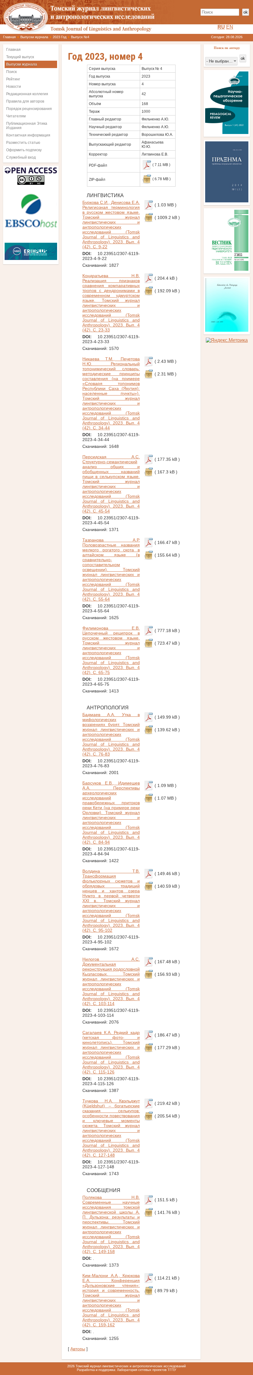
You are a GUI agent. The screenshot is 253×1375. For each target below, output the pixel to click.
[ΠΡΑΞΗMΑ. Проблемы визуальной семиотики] (226, 200)
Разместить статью (23, 142)
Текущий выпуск (20, 57)
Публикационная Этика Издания (26, 125)
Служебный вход (21, 157)
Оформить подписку (24, 150)
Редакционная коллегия (27, 94)
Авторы (77, 1348)
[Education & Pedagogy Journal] (226, 330)
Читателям (16, 116)
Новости (13, 86)
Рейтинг (13, 79)
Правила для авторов (25, 101)
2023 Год (59, 37)
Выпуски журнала (34, 37)
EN (229, 27)
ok (245, 12)
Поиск (11, 72)
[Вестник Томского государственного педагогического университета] (226, 269)
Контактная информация (28, 135)
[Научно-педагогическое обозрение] (226, 132)
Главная (9, 37)
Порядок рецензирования (29, 109)
